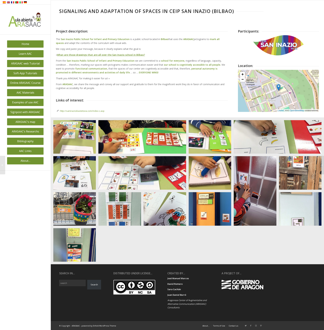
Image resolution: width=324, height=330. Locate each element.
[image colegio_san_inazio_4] (75, 210)
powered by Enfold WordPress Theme (99, 325)
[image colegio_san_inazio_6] (301, 210)
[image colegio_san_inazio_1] (143, 174)
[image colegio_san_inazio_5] (211, 210)
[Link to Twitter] (245, 325)
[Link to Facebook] (250, 325)
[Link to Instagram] (255, 325)
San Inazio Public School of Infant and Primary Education (100, 60)
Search (94, 284)
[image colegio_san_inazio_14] (211, 174)
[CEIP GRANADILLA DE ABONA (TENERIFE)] (321, 165)
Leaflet (281, 110)
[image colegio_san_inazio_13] (166, 210)
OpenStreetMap (297, 110)
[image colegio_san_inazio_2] (211, 138)
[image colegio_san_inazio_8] (256, 192)
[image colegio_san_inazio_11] (143, 138)
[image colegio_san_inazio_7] (75, 246)
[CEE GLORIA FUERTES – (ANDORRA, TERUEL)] (2, 165)
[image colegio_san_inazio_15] (75, 138)
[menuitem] (25, 44)
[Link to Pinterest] (260, 325)
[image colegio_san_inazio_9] (75, 174)
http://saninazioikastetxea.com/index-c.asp (82, 110)
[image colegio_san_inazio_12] (120, 210)
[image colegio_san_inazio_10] (279, 138)
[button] (278, 87)
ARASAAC (67, 84)
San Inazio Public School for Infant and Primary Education (95, 39)
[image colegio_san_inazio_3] (301, 174)
